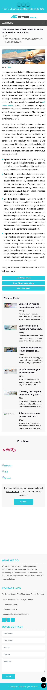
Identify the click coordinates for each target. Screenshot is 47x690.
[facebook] (23, 4)
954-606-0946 (12, 491)
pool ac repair (23, 288)
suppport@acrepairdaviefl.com (16, 614)
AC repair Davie (23, 278)
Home (4, 36)
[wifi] (19, 4)
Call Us (23, 502)
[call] (43, 679)
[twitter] (28, 4)
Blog (9, 67)
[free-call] (6, 465)
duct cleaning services (23, 283)
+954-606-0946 (37, 9)
